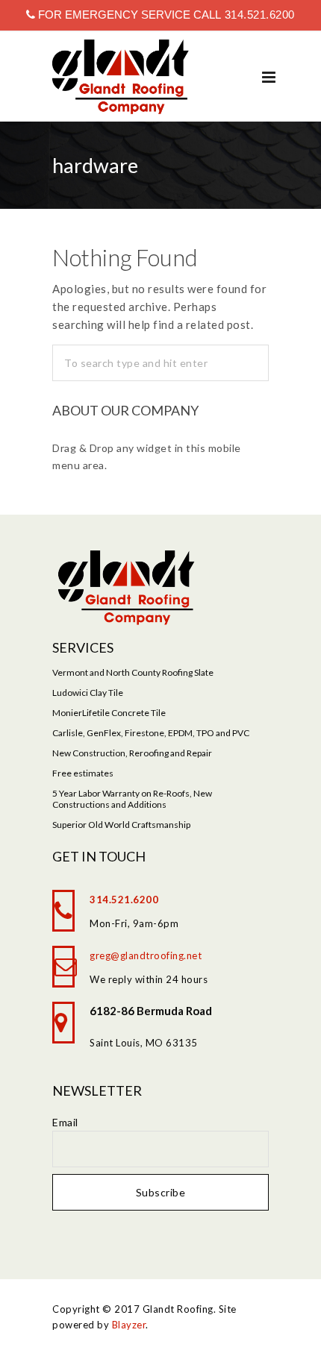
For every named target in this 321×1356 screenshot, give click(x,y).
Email (65, 1122)
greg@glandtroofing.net (146, 955)
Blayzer (129, 1325)
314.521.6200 (258, 14)
